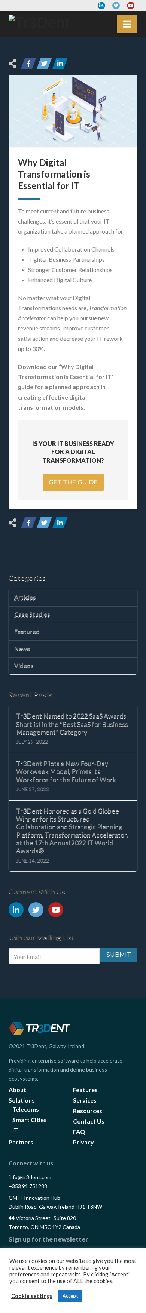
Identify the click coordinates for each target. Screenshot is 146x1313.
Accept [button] (70, 1296)
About (17, 1089)
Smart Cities (29, 1119)
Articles (25, 596)
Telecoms (25, 1109)
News (22, 648)
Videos (24, 665)
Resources (87, 1110)
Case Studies (32, 613)
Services (85, 1100)
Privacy (83, 1142)
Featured (27, 631)
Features (85, 1089)
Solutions (22, 1100)
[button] (127, 24)
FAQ (79, 1131)
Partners (21, 1142)
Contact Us (88, 1121)
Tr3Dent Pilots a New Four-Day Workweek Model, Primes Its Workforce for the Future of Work (66, 771)
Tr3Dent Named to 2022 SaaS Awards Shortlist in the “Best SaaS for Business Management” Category (72, 724)
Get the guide (73, 482)
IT (15, 1130)
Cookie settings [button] (31, 1296)
